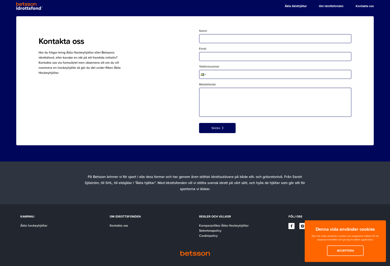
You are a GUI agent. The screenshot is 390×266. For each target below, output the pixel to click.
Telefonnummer (209, 66)
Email (202, 48)
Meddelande (207, 84)
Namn (203, 31)
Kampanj (27, 216)
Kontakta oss (119, 225)
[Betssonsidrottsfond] (29, 6)
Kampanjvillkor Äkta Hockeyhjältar (224, 225)
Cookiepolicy (208, 235)
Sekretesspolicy (210, 230)
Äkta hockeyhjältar (33, 225)
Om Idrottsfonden (125, 216)
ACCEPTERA (345, 250)
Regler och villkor (215, 216)
